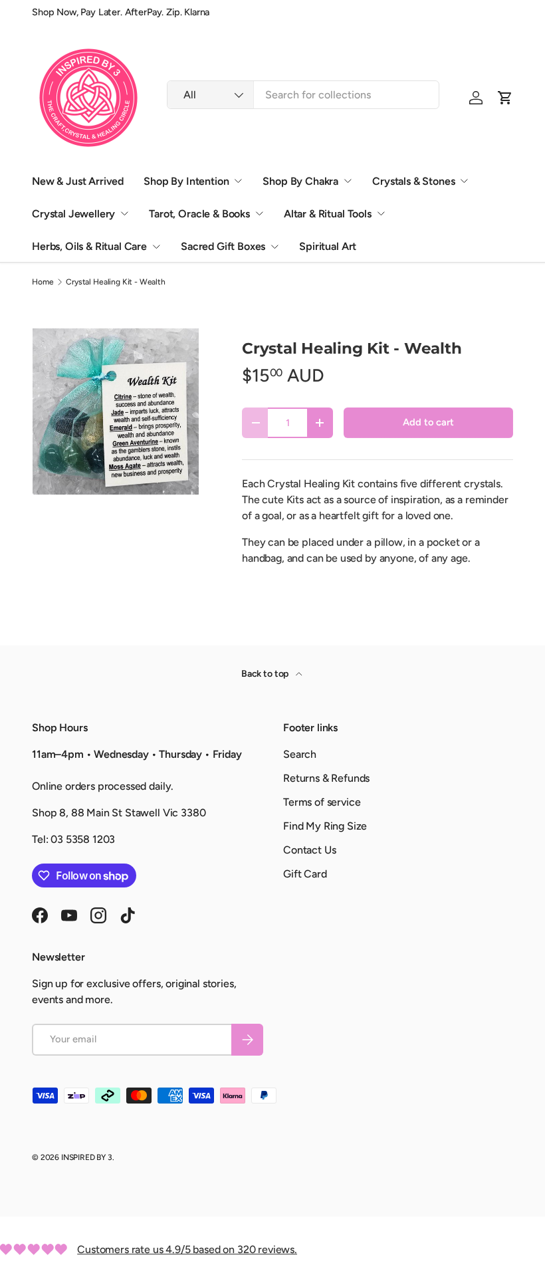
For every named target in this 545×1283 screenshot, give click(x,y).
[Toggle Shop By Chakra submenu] (348, 181)
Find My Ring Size (325, 826)
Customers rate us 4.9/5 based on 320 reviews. (187, 1249)
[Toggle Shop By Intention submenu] (238, 181)
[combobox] (303, 94)
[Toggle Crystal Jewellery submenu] (124, 213)
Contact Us (309, 850)
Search (299, 754)
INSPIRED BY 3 (86, 1157)
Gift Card (305, 874)
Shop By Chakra (300, 181)
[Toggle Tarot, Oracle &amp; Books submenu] (259, 213)
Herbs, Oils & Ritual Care (89, 246)
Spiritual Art (327, 246)
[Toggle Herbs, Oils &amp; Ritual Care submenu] (156, 247)
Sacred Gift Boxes (223, 246)
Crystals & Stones (413, 181)
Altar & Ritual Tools (328, 213)
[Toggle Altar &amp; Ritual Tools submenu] (381, 213)
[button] (505, 97)
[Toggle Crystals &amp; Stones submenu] (464, 181)
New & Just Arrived (78, 181)
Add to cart (428, 422)
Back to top (265, 673)
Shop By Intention (186, 181)
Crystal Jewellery (73, 213)
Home (42, 282)
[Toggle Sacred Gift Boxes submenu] (274, 247)
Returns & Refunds (326, 778)
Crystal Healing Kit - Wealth (115, 282)
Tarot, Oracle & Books (199, 213)
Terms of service (321, 802)
